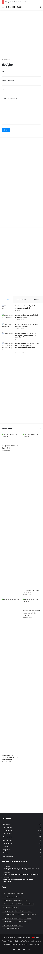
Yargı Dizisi (28, 918)
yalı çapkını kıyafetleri (9, 914)
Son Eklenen (21, 299)
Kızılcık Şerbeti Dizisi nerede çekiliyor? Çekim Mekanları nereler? (26, 335)
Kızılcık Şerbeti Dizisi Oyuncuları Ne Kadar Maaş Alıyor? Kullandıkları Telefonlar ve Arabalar (27, 346)
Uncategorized (8, 856)
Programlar (6, 850)
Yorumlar (36, 299)
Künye (21, 944)
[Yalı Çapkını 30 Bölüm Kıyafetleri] (11, 438)
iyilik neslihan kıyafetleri (25, 904)
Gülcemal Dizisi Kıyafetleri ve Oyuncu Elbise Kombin (10, 757)
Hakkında (14, 944)
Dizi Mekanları (7, 837)
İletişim (37, 944)
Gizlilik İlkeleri (28, 944)
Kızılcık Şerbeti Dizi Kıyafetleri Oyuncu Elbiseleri (26, 316)
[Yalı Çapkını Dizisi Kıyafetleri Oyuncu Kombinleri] (8, 309)
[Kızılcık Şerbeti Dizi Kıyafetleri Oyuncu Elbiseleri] (8, 318)
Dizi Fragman (7, 827)
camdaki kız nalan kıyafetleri (11, 897)
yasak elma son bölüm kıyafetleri (12, 925)
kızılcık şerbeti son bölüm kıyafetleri (13, 911)
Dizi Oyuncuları (8, 843)
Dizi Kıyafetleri (7, 834)
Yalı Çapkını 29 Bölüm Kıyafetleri (15, 2)
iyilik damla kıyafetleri (9, 904)
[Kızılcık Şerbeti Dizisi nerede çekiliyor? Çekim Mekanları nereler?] (8, 336)
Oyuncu (29, 911)
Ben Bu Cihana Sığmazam (15, 893)
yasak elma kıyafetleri (21, 921)
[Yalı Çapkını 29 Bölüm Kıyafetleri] (32, 510)
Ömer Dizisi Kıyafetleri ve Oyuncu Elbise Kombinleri (27, 325)
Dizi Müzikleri (7, 840)
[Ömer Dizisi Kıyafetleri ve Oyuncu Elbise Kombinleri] (8, 327)
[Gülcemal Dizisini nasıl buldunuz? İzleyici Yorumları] (32, 603)
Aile (4, 893)
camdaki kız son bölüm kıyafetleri (12, 900)
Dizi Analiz (6, 824)
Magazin (5, 846)
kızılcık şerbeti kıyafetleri (10, 907)
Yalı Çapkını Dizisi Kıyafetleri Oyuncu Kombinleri (26, 307)
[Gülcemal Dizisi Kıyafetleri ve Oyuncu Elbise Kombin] (11, 675)
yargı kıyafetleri (7, 921)
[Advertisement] (21, 33)
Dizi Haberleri (7, 830)
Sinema (5, 853)
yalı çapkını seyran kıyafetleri (27, 914)
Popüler (6, 299)
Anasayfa (6, 59)
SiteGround (18, 941)
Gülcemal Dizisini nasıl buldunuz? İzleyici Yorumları (31, 613)
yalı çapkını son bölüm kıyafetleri (12, 918)
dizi (26, 900)
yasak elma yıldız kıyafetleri (11, 928)
